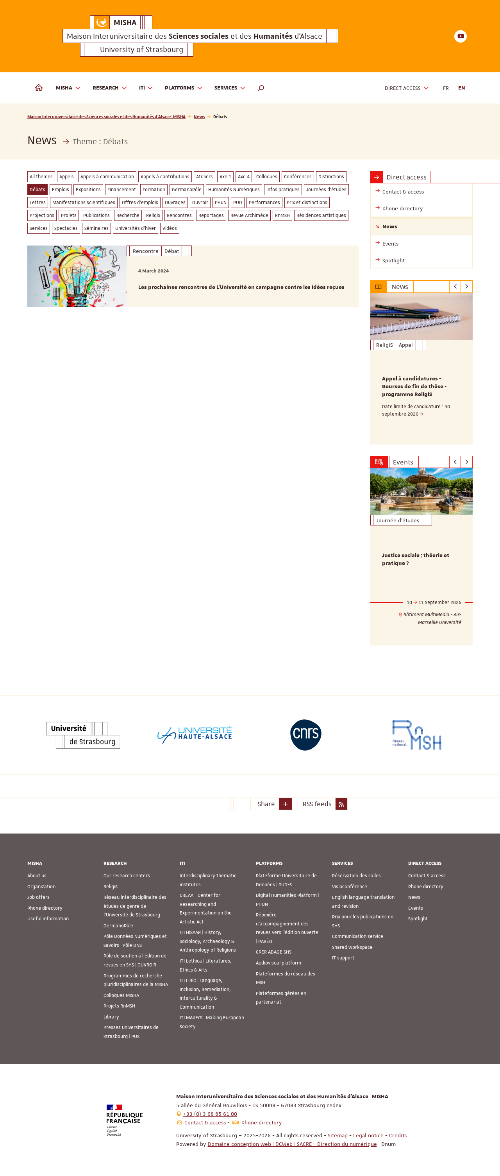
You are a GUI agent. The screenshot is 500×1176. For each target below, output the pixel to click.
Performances (264, 202)
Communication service (357, 936)
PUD (237, 202)
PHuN (221, 202)
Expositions (88, 189)
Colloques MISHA (121, 995)
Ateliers (204, 177)
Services (39, 228)
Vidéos (169, 228)
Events (415, 908)
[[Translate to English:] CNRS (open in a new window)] (306, 735)
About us (36, 876)
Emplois (60, 189)
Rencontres (179, 215)
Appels (66, 177)
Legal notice (368, 1135)
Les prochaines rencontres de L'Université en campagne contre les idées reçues (241, 287)
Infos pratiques (283, 189)
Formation (154, 189)
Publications (96, 215)
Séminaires (96, 228)
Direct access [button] (403, 87)
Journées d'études (326, 189)
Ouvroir (200, 202)
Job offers (38, 897)
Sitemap (338, 1135)
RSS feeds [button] (317, 804)
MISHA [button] (64, 87)
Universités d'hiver (135, 228)
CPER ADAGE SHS (273, 952)
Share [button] (266, 804)
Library (111, 1017)
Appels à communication (107, 177)
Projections (42, 215)
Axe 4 (244, 177)
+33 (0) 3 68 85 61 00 (210, 1113)
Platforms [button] (179, 87)
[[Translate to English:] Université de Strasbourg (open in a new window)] (83, 735)
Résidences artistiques (321, 215)
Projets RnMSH (119, 1006)
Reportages (211, 215)
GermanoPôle (187, 189)
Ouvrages (175, 202)
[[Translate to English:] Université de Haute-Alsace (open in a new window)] (195, 735)
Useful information (48, 919)
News (199, 116)
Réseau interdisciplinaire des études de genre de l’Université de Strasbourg (135, 906)
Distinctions (331, 177)
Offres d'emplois (140, 202)
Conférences (298, 177)
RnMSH (282, 215)
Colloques (266, 177)
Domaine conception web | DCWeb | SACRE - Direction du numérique (292, 1143)
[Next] (467, 286)
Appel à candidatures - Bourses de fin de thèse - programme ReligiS (414, 386)
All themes (41, 177)
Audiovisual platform (278, 963)
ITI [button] (142, 87)
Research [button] (106, 87)
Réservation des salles (356, 876)
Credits (398, 1135)
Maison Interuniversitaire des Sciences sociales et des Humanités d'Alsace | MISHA (106, 116)
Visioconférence (349, 887)
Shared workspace (352, 947)
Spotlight (418, 919)
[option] (421, 369)
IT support (343, 958)
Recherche (127, 215)
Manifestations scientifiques (83, 202)
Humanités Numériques (234, 189)
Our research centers (127, 876)
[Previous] (455, 286)
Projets (69, 215)
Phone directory (44, 908)
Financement (121, 189)
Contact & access (427, 876)
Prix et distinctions (307, 202)
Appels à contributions (165, 177)
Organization (41, 887)
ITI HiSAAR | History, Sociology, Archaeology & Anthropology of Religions (208, 941)
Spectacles (66, 228)
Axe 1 (225, 177)
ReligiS (153, 215)
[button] (261, 88)
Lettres (38, 202)
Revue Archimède (249, 215)
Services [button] (225, 87)
